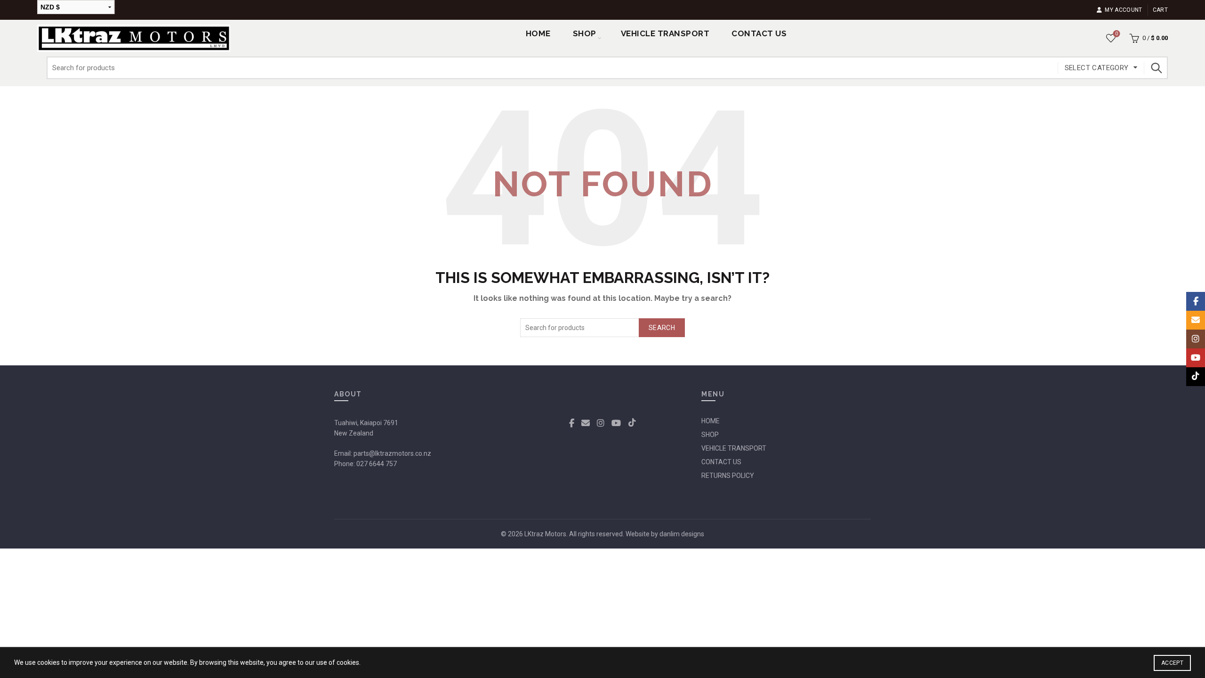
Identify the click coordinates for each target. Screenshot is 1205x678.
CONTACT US (721, 462)
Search (1156, 67)
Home (538, 33)
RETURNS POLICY (727, 475)
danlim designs (681, 534)
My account (1123, 10)
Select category (1097, 68)
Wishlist (1116, 33)
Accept (1172, 663)
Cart (1160, 10)
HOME (710, 421)
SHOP (584, 33)
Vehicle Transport (665, 33)
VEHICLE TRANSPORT (733, 448)
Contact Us (759, 33)
